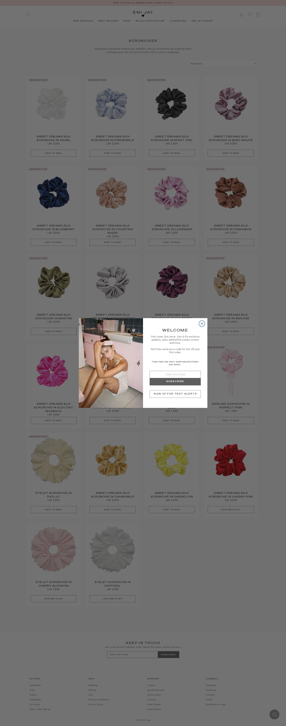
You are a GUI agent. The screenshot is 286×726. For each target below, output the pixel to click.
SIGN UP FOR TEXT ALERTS (175, 393)
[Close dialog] (202, 324)
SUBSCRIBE (175, 381)
